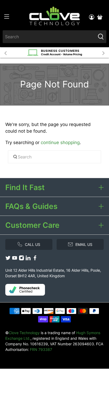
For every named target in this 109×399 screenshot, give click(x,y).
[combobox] (49, 36)
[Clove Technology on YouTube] (14, 259)
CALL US (32, 244)
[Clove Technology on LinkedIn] (28, 259)
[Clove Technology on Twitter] (8, 259)
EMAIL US (83, 244)
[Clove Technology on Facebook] (35, 259)
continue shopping (60, 142)
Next (103, 52)
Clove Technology (24, 332)
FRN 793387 (41, 349)
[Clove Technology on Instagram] (21, 259)
